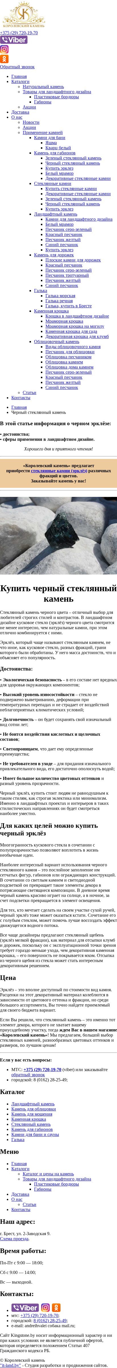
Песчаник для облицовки (70, 351)
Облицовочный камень (56, 341)
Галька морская (60, 295)
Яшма (51, 142)
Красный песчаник (63, 234)
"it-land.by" (10, 1365)
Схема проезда (14, 1238)
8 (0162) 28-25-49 (50, 1320)
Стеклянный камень (31, 1124)
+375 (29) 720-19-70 (19, 32)
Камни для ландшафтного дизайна (78, 219)
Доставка (20, 112)
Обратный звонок (17, 66)
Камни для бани (49, 137)
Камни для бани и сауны (35, 1134)
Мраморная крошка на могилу (74, 326)
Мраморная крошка (64, 321)
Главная (19, 76)
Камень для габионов (55, 152)
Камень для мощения (31, 1114)
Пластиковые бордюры (56, 96)
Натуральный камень (43, 86)
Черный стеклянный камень (72, 163)
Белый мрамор (59, 173)
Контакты (20, 397)
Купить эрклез (59, 168)
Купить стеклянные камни (71, 188)
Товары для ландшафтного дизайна (57, 91)
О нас (16, 117)
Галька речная (59, 300)
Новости (31, 122)
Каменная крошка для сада (71, 331)
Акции (29, 107)
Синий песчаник (61, 244)
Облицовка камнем (64, 361)
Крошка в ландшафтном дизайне (77, 316)
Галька (40, 290)
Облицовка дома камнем (69, 367)
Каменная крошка (51, 311)
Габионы (42, 101)
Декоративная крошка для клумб (77, 336)
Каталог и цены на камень (48, 1173)
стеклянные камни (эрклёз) (59, 470)
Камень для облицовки (33, 1109)
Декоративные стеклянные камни (78, 178)
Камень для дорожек (54, 254)
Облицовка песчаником (68, 356)
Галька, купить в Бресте (68, 305)
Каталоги (20, 81)
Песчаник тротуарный (67, 275)
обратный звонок (28, 1074)
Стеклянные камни (52, 183)
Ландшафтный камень (55, 214)
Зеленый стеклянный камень (73, 158)
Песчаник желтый (63, 239)
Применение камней (43, 132)
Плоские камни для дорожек (73, 260)
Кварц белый (58, 147)
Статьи (29, 392)
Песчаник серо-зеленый (68, 229)
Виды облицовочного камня (73, 346)
